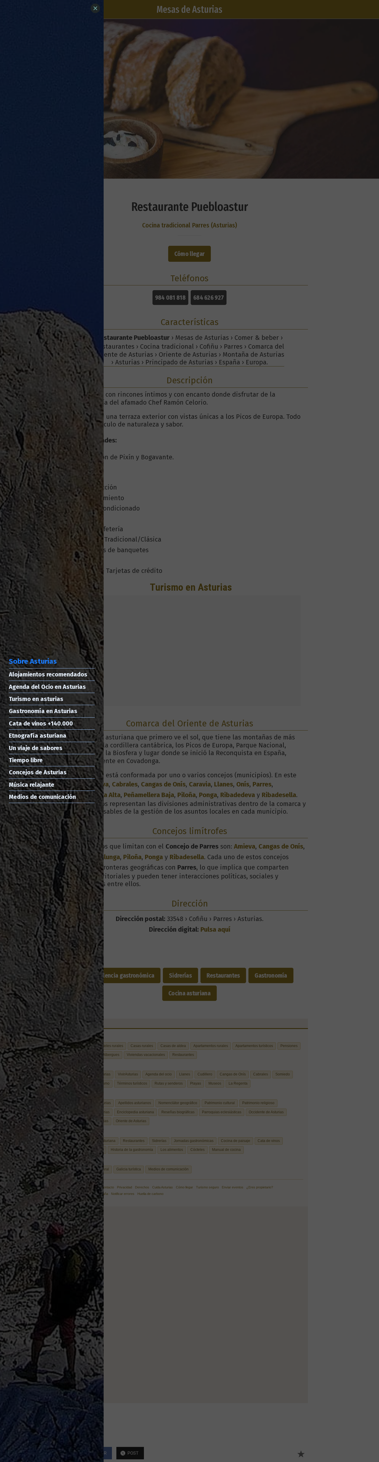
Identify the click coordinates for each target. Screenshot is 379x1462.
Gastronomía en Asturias (43, 711)
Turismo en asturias (36, 698)
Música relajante (31, 784)
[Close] (95, 8)
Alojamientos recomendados (48, 674)
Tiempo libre (26, 760)
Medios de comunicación (42, 796)
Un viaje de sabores (35, 748)
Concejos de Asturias (38, 772)
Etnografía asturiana (37, 735)
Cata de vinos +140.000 (41, 723)
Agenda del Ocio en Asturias (47, 686)
